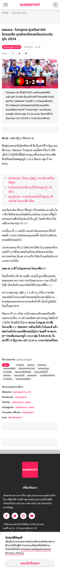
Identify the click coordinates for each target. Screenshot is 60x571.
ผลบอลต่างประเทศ (27, 368)
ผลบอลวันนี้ (19, 375)
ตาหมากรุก (41, 365)
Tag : (6, 365)
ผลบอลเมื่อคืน (9, 368)
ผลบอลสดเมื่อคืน (23, 379)
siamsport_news (21, 402)
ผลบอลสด (32, 375)
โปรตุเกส (20, 365)
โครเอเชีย (8, 372)
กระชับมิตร (8, 379)
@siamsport (15, 417)
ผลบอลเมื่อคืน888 (23, 372)
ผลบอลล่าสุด (43, 368)
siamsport (21, 397)
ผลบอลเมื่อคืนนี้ (40, 372)
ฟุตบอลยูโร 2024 (19, 12)
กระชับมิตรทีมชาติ (47, 375)
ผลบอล (31, 365)
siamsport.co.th (22, 392)
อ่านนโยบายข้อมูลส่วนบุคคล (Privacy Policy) (28, 551)
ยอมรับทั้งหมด (30, 563)
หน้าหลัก (5, 12)
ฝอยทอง (7, 375)
